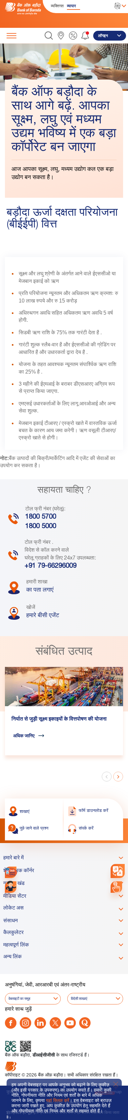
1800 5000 (40, 526)
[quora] (85, 1023)
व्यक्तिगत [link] (57, 6)
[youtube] (70, 1023)
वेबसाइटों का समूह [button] (19, 999)
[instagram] (25, 1023)
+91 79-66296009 (50, 566)
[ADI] (10, 887)
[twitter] (55, 1023)
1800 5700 (40, 517)
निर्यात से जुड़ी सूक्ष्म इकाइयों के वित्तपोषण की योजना (59, 719)
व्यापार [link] (71, 6)
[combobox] (117, 871)
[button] (49, 35)
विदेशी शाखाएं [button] (79, 999)
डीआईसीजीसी (43, 1054)
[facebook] (10, 1023)
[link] (61, 35)
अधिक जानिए (23, 735)
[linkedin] (40, 1023)
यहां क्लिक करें (57, 1100)
